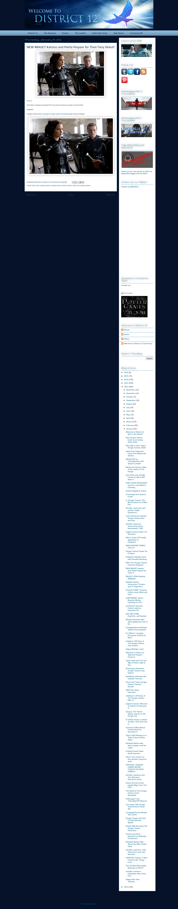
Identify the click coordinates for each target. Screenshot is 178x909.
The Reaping (50, 33)
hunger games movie (58, 185)
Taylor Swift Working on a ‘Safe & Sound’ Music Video (136, 737)
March (129, 422)
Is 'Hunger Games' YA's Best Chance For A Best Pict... (136, 502)
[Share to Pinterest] (83, 182)
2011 (126, 887)
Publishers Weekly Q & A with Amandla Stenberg (136, 558)
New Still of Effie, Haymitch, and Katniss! (136, 615)
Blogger (93, 904)
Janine (126, 334)
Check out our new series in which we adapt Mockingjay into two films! (136, 172)
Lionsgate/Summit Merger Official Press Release (136, 628)
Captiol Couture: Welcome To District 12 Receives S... (136, 706)
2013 (126, 383)
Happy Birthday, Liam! (135, 649)
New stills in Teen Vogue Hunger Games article (136, 447)
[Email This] (73, 182)
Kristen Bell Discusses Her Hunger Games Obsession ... (136, 828)
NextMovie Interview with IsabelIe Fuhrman (136, 677)
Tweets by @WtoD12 (130, 187)
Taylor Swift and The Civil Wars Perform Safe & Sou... (136, 662)
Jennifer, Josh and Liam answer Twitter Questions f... (135, 510)
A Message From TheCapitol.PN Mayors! (136, 800)
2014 (126, 379)
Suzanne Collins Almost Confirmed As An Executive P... (135, 729)
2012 (126, 387)
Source (29, 101)
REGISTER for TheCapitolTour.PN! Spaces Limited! (135, 461)
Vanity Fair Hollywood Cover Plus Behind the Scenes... (136, 453)
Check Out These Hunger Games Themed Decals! (136, 684)
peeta (75, 185)
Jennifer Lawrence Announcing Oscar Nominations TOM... (135, 526)
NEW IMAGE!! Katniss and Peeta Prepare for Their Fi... (136, 570)
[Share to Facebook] (80, 182)
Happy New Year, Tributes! (133, 880)
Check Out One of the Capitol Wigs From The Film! (136, 785)
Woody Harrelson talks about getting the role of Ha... (136, 621)
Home (71, 195)
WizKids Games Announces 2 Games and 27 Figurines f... (135, 584)
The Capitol (80, 33)
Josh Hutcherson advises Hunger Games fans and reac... (136, 518)
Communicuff (136, 33)
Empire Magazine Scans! (136, 491)
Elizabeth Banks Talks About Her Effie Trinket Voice (136, 844)
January (129, 429)
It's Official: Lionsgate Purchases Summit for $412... (136, 635)
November (130, 393)
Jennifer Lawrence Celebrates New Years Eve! (136, 873)
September (131, 400)
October (129, 397)
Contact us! (126, 285)
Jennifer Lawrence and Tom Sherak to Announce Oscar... (135, 777)
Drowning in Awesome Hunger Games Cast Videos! (135, 670)
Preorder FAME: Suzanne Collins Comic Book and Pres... (136, 592)
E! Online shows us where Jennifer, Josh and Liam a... (136, 722)
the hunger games (84, 185)
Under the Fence (99, 33)
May (128, 415)
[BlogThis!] (75, 182)
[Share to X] (78, 182)
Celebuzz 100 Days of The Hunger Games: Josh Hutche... (135, 643)
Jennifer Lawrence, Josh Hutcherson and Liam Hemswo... (136, 852)
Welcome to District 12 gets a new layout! (135, 433)
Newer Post (31, 195)
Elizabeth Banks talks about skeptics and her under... (136, 745)
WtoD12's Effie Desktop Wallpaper (135, 577)
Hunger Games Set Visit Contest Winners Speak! (136, 820)
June (128, 411)
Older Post (110, 195)
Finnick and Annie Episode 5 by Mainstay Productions (136, 836)
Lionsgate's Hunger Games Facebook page (57, 114)
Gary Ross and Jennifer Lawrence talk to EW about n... (135, 477)
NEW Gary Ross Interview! (132, 691)
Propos (65, 33)
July (128, 407)
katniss (69, 185)
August (129, 404)
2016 (126, 372)
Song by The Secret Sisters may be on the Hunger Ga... (136, 714)
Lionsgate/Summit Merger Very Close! (136, 813)
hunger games (45, 185)
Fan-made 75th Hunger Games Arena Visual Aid (135, 806)
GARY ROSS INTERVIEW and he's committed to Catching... (136, 485)
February (130, 425)
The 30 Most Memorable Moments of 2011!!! (136, 867)
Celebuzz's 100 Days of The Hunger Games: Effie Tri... (135, 698)
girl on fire (35, 185)
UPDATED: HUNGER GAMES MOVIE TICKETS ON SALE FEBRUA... (135, 768)
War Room (119, 33)
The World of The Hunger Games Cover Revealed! (136, 793)
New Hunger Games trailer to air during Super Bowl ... (134, 440)
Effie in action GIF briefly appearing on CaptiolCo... (136, 540)
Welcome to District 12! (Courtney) (138, 343)
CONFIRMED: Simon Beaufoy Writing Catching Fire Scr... (134, 600)
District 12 (33, 33)
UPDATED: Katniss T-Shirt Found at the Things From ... (136, 860)
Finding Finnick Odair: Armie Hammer (135, 752)
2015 (126, 376)
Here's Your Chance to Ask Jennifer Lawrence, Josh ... (136, 759)
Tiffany (126, 339)
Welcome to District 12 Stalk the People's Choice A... (135, 655)
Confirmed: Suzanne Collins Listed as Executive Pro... (134, 608)
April (128, 418)
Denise (127, 330)
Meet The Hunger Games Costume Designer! (136, 564)
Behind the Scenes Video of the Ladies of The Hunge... (136, 469)
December (130, 390)
